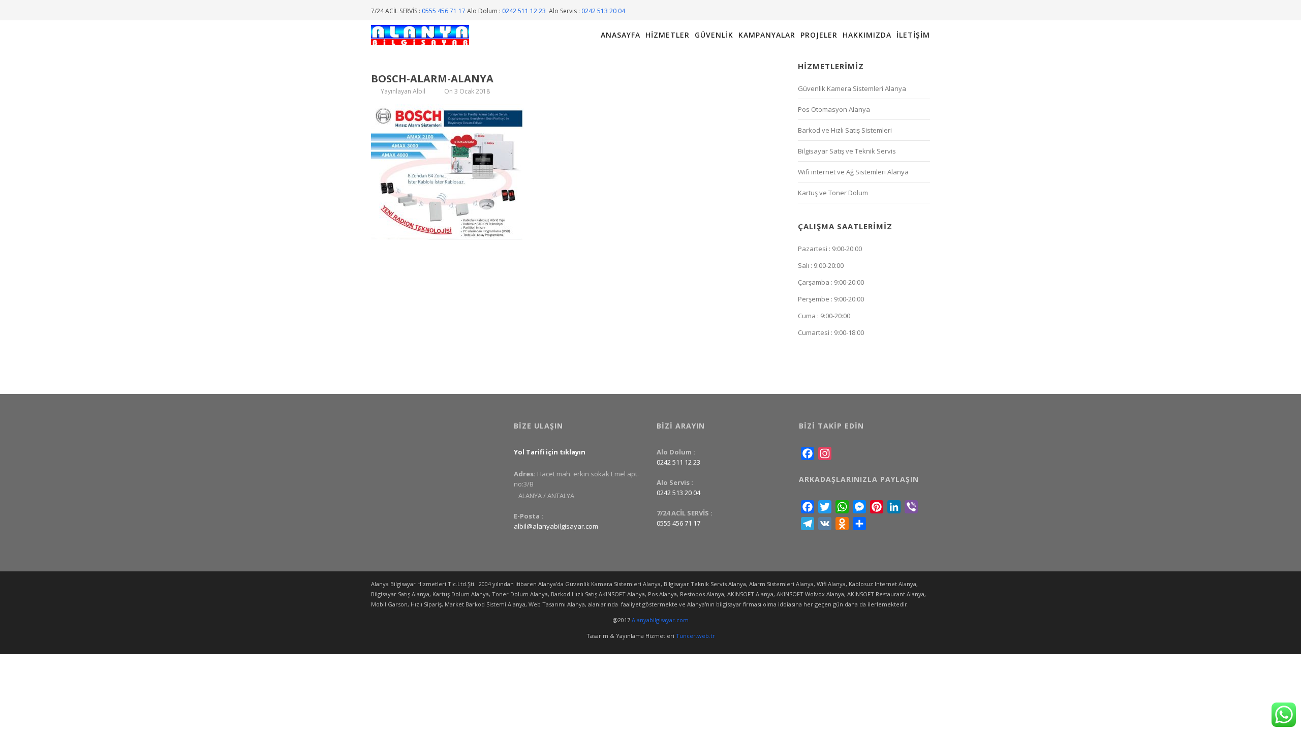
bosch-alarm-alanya (432, 78)
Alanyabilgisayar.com (660, 620)
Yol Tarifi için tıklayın (549, 451)
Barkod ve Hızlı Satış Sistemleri (845, 130)
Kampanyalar (766, 35)
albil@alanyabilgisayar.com (556, 526)
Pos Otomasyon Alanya (834, 109)
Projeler (819, 35)
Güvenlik (714, 35)
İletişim (913, 35)
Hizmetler (667, 35)
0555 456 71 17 (444, 11)
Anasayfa (620, 35)
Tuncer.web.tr (695, 635)
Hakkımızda (867, 35)
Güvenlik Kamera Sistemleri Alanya (852, 88)
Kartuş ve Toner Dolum (833, 192)
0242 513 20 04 (603, 11)
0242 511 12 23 (524, 11)
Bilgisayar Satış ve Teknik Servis (847, 151)
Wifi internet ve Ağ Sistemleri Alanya (853, 171)
